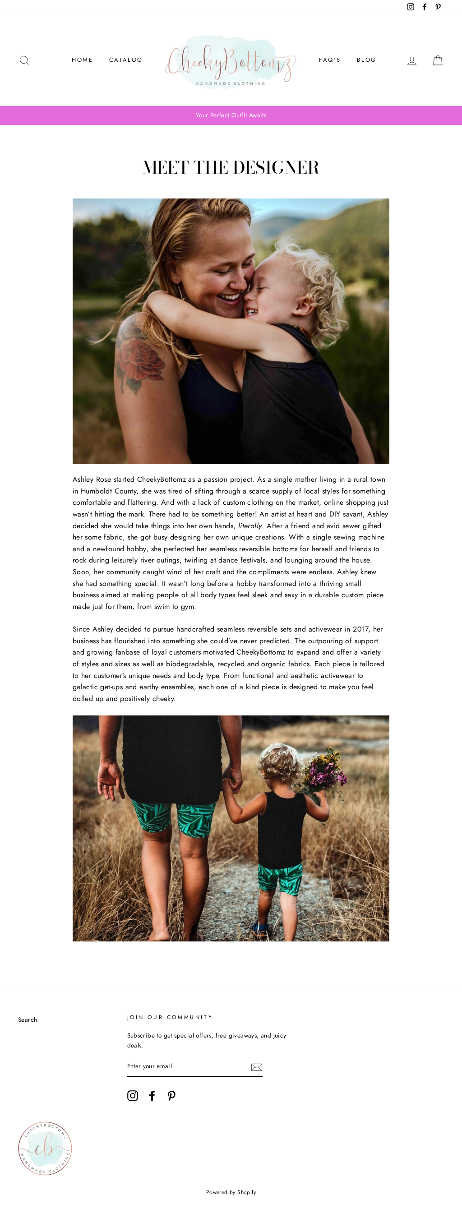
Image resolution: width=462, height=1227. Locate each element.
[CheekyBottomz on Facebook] (152, 1095)
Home (82, 59)
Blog (366, 59)
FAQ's (330, 59)
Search (27, 1019)
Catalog (126, 59)
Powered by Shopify (231, 1192)
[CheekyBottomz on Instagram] (132, 1095)
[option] (231, 115)
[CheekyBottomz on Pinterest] (171, 1095)
